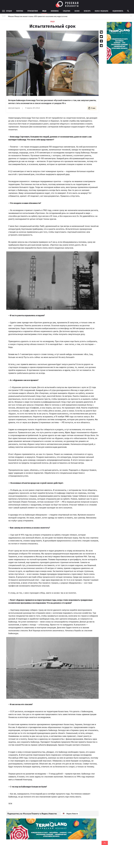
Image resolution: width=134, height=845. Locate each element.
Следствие (66, 11)
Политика (19, 11)
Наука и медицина (101, 11)
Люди (44, 11)
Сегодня (9, 11)
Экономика (55, 11)
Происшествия (32, 11)
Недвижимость (118, 11)
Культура (87, 11)
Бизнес (77, 11)
